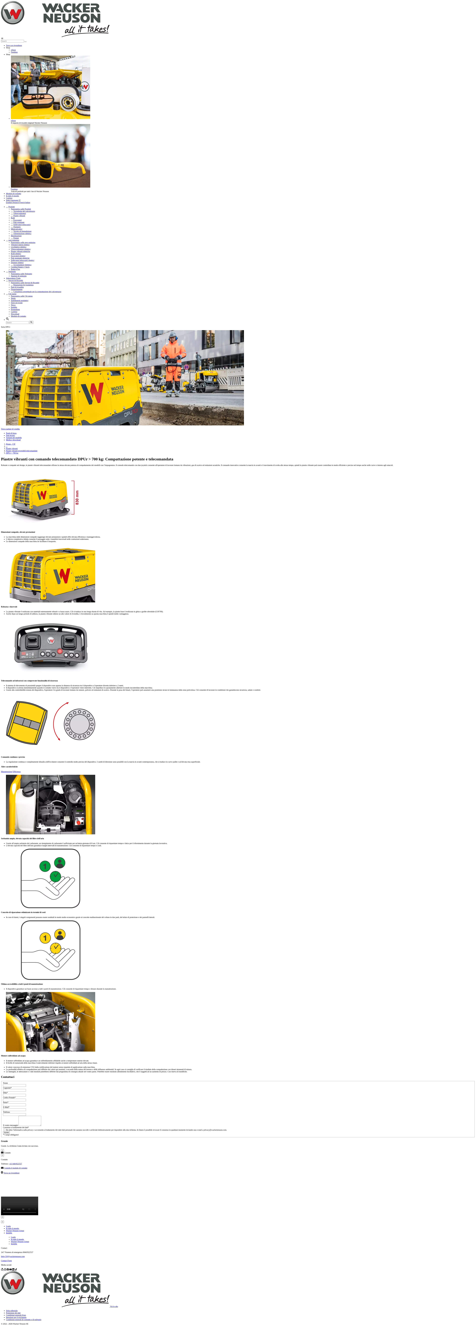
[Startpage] (55, 36)
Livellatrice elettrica (18, 247)
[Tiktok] (16, 1270)
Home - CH (10, 444)
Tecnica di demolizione (22, 231)
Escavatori (17, 220)
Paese (5, 1102)
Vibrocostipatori (19, 213)
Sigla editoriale (12, 1311)
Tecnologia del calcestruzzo (24, 211)
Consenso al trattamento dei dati (16, 1127)
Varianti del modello (14, 438)
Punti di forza (11, 433)
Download (15, 314)
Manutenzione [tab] (6, 772)
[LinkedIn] (13, 1270)
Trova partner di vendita (10, 429)
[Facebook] (8, 1270)
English (9, 202)
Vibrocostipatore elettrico (20, 249)
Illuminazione (16, 236)
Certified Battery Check (20, 267)
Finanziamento (16, 289)
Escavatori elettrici (18, 256)
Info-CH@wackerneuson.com (13, 1256)
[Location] (2, 1270)
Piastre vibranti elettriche (20, 251)
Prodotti (11, 207)
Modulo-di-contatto (13, 194)
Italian (27, 202)
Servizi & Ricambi (15, 280)
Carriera (9, 198)
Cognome (7, 1088)
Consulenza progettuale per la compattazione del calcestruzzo (37, 292)
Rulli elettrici (16, 254)
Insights (14, 307)
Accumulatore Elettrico (22, 265)
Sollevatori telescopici (21, 225)
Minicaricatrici (16, 229)
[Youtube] (10, 1270)
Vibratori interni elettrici (20, 245)
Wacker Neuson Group (15, 1231)
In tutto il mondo (12, 196)
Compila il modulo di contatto (15, 1168)
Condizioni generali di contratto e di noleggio (23, 1320)
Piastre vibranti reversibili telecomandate (21, 451)
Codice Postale (9, 1097)
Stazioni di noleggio (19, 276)
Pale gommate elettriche (20, 258)
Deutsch (15, 202)
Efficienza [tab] (17, 772)
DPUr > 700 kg (12, 453)
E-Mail (6, 1107)
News (13, 305)
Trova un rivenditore (14, 45)
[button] (13, 200)
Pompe (16, 238)
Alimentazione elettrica (22, 233)
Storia (13, 298)
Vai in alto (114, 1306)
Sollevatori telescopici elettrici (22, 260)
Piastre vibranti (19, 216)
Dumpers (17, 227)
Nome (5, 1083)
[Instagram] (5, 1270)
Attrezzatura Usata (13, 278)
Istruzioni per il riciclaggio (16, 1317)
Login (8, 1226)
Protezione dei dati (13, 1313)
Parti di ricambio (17, 287)
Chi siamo (12, 294)
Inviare (6, 1132)
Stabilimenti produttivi (19, 300)
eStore (13, 50)
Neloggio (12, 271)
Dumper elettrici (17, 263)
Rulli (13, 218)
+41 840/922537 (15, 1164)
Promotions (15, 309)
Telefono (6, 1112)
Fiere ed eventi (16, 303)
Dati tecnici (10, 435)
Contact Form (6, 1261)
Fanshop (14, 52)
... (6, 446)
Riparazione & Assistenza (23, 285)
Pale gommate (18, 222)
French (22, 202)
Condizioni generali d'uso (16, 1315)
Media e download (13, 440)
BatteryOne (15, 269)
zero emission (13, 240)
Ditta (5, 1093)
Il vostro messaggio (11, 1125)
